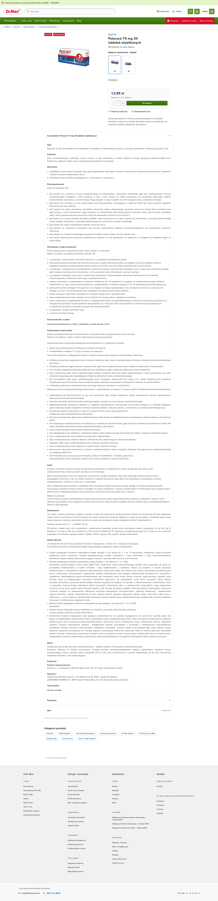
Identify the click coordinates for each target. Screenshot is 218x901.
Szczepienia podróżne (31, 815)
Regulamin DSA (73, 867)
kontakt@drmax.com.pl (30, 893)
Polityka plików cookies (76, 848)
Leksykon (115, 794)
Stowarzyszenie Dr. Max (32, 790)
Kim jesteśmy (28, 786)
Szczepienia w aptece (31, 811)
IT (199, 893)
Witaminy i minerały (119, 842)
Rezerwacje (54, 21)
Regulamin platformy (75, 863)
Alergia (115, 851)
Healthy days (52, 738)
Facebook (160, 805)
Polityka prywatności (75, 844)
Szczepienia (68, 21)
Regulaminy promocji (75, 871)
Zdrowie (50, 733)
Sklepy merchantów (108, 733)
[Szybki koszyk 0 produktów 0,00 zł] (211, 11)
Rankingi (115, 790)
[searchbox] (70, 11)
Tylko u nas (26, 21)
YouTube (160, 809)
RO (196, 893)
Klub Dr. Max (40, 21)
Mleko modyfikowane (120, 847)
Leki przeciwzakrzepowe (85, 733)
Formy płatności (74, 794)
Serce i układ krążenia (87, 738)
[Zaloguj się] (197, 11)
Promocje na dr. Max (147, 733)
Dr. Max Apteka (127, 47)
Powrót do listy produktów (57, 758)
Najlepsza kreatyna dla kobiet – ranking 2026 (129, 828)
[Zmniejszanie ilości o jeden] (113, 103)
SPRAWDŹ (55, 3)
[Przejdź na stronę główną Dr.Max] (13, 11)
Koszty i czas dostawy (76, 790)
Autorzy (115, 798)
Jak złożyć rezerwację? (76, 817)
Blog (79, 21)
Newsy (114, 786)
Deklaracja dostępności (76, 840)
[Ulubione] (190, 11)
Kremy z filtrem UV (119, 859)
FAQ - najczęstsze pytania (77, 803)
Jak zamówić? (73, 786)
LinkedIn (160, 813)
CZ (190, 893)
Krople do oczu (118, 863)
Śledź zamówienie (74, 798)
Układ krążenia (64, 733)
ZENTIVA (112, 34)
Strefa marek (28, 803)
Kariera (26, 798)
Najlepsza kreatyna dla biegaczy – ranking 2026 (130, 824)
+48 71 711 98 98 (53, 893)
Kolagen (115, 855)
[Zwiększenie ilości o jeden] (123, 103)
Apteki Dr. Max (73, 825)
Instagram (160, 801)
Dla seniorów (68, 738)
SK (193, 893)
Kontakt (160, 786)
